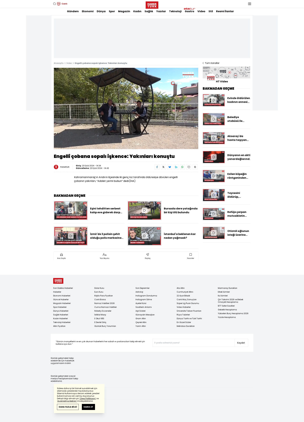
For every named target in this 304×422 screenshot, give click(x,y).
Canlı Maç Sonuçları (186, 299)
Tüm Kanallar (212, 63)
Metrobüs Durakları (186, 326)
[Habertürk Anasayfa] (152, 4)
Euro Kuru (98, 292)
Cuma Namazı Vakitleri (105, 307)
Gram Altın (141, 318)
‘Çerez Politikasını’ (87, 398)
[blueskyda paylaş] (169, 166)
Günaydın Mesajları (145, 314)
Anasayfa (58, 63)
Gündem (73, 11)
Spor (112, 11)
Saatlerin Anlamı (144, 307)
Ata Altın (181, 288)
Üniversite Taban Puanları (189, 311)
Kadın (137, 11)
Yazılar (161, 11)
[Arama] (54, 4)
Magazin (124, 11)
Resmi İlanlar (225, 11)
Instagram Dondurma (146, 295)
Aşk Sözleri (141, 311)
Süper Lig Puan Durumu (188, 303)
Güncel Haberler (61, 299)
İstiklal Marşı (100, 314)
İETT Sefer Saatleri (226, 305)
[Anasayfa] (58, 281)
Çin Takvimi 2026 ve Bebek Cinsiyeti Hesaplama (230, 300)
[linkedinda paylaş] (176, 166)
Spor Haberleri (59, 307)
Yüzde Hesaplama (227, 317)
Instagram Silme (144, 299)
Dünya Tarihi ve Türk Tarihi (189, 318)
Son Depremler (142, 288)
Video (201, 11)
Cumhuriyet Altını (185, 292)
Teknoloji (175, 11)
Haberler (57, 292)
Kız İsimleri (223, 295)
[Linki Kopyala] (195, 166)
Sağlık (149, 11)
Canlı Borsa (100, 299)
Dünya (101, 11)
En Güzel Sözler (184, 322)
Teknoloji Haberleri (61, 322)
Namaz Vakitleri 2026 (104, 303)
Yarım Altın (141, 326)
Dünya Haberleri (60, 311)
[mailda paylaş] (188, 166)
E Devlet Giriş (100, 322)
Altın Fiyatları (59, 326)
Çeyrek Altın (141, 322)
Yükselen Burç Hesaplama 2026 (233, 313)
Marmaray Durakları (227, 288)
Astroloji (139, 292)
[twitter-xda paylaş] (163, 166)
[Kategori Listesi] (249, 4)
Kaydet (241, 342)
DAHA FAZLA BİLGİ (68, 407)
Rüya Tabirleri (183, 314)
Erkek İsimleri (224, 292)
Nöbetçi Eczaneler (102, 311)
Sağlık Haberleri (60, 314)
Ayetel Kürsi (141, 303)
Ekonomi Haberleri (61, 295)
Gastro (189, 11)
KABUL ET (88, 407)
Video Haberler (184, 307)
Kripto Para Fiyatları (103, 295)
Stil (211, 11)
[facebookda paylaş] (157, 166)
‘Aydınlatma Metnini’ (67, 401)
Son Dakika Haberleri (63, 288)
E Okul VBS (99, 318)
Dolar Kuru (99, 288)
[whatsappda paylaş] (182, 166)
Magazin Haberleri (62, 303)
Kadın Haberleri (60, 318)
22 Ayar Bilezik (183, 295)
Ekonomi (88, 11)
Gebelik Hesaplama (227, 309)
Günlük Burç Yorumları (105, 326)
